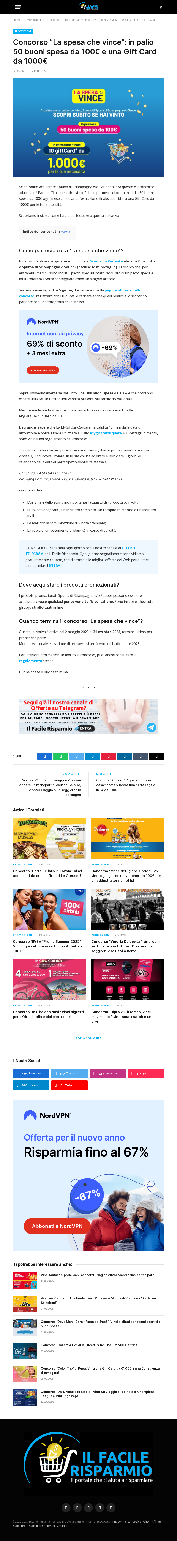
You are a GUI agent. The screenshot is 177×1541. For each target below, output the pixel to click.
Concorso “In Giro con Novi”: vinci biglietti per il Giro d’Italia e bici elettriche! (48, 1014)
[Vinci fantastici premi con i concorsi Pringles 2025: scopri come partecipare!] (25, 1280)
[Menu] (18, 7)
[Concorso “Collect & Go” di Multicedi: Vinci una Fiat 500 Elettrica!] (25, 1351)
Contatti (62, 1526)
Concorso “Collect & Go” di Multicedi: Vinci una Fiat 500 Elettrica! (89, 1345)
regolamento (30, 660)
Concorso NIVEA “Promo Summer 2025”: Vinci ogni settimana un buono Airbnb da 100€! (47, 946)
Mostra (65, 232)
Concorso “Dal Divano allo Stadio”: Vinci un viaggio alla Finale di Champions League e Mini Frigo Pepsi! (98, 1394)
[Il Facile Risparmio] (88, 7)
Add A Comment (88, 1038)
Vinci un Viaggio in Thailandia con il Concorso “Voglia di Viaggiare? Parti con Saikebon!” (98, 1300)
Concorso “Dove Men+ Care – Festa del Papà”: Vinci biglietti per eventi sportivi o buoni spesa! (101, 1324)
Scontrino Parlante (106, 261)
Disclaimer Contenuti (41, 1526)
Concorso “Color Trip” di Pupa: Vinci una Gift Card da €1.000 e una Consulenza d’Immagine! (100, 1371)
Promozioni (23, 31)
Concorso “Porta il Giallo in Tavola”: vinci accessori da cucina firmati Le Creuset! (47, 873)
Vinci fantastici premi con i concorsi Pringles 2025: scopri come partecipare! (98, 1275)
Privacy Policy (121, 1521)
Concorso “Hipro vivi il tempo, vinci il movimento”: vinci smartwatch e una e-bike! (124, 1017)
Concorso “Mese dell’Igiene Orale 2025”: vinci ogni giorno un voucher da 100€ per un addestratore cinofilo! (126, 876)
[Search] (160, 7)
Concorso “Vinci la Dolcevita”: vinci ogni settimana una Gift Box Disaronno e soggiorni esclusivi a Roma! (125, 946)
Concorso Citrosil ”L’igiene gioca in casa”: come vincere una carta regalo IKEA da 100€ (125, 785)
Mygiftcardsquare (105, 433)
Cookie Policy (141, 1521)
